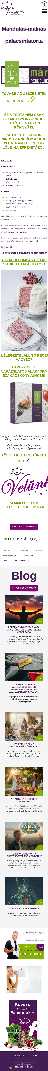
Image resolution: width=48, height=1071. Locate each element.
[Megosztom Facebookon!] (32, 539)
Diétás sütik (23, 551)
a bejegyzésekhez (24, 526)
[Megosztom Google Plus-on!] (37, 539)
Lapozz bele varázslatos (18, 369)
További (24, 588)
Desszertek (7, 551)
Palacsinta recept (9, 555)
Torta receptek (20, 560)
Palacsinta (39, 551)
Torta (5, 560)
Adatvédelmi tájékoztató (24, 1056)
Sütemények (28, 555)
